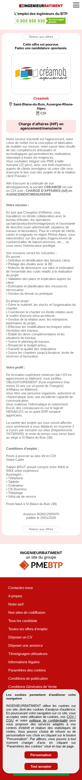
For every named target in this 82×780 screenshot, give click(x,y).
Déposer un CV (20, 637)
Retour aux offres (41, 36)
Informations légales (24, 662)
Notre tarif (15, 604)
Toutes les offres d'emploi (27, 629)
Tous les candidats (22, 621)
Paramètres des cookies (27, 670)
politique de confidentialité (48, 720)
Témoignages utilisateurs (27, 654)
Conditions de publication (28, 678)
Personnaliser (41, 755)
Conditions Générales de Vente (32, 687)
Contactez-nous (20, 588)
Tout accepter (41, 766)
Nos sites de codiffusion (26, 612)
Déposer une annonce (25, 645)
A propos (15, 596)
